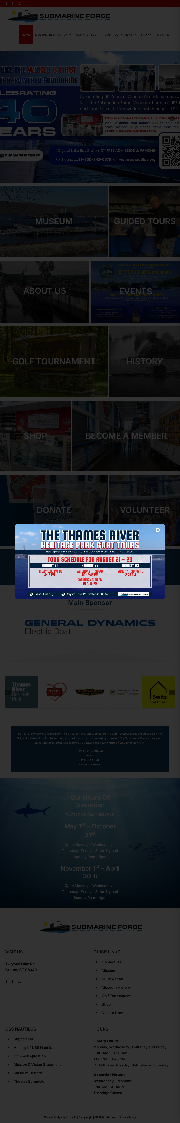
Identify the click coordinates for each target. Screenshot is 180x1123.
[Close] (158, 530)
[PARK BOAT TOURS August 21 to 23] (90, 526)
